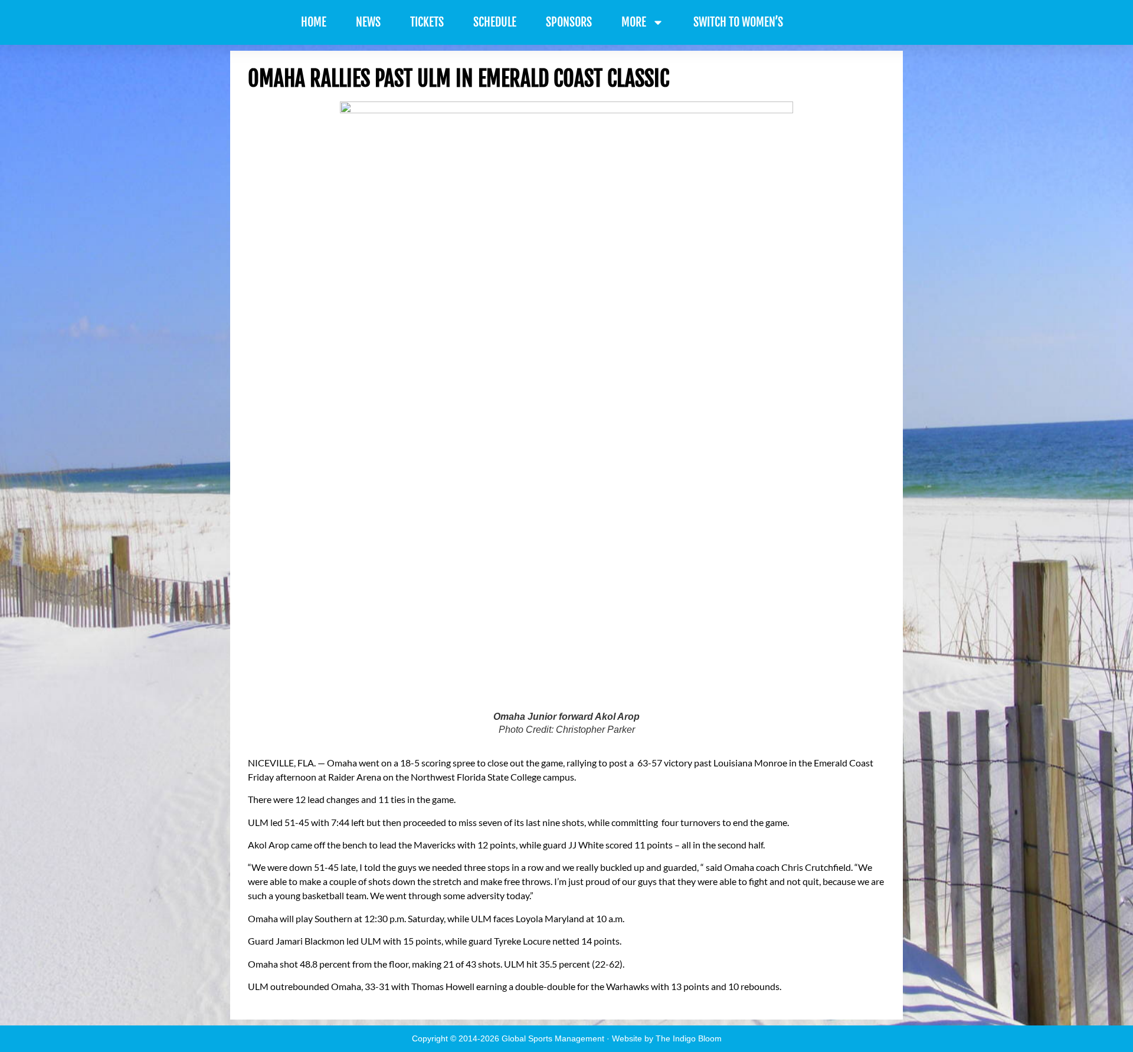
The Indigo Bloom (689, 1038)
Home (313, 22)
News (368, 22)
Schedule (494, 22)
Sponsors (569, 22)
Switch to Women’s (738, 22)
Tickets (427, 22)
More (633, 22)
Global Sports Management (553, 1038)
